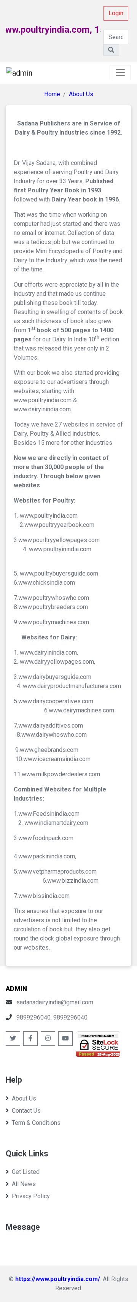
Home (52, 94)
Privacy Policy (31, 1196)
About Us (81, 94)
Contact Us (26, 1110)
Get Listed (26, 1171)
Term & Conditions (36, 1122)
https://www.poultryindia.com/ (57, 1279)
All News (24, 1184)
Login (115, 13)
